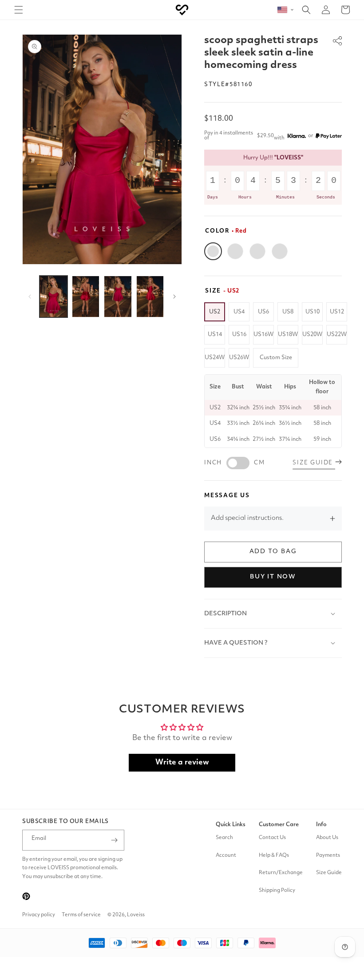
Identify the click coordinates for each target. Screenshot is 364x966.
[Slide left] (29, 296)
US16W (263, 334)
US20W (312, 334)
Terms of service (81, 915)
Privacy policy (38, 915)
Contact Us (272, 837)
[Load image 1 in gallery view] (53, 296)
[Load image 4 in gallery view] (150, 296)
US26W (239, 357)
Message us (227, 496)
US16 (239, 334)
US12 (337, 312)
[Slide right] (174, 296)
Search (224, 837)
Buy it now (273, 577)
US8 (287, 312)
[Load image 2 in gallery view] (86, 296)
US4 (239, 312)
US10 (312, 312)
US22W (337, 334)
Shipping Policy (277, 890)
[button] (18, 10)
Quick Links (230, 824)
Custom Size (276, 357)
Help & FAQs (274, 855)
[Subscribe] (114, 840)
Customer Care (279, 824)
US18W (288, 334)
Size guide (314, 463)
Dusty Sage (257, 251)
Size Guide (329, 872)
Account (226, 855)
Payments (328, 855)
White (235, 251)
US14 (215, 334)
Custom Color (280, 251)
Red (213, 251)
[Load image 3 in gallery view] (118, 296)
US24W (215, 357)
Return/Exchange (281, 872)
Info (321, 824)
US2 (214, 312)
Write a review (182, 762)
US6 (263, 312)
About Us (327, 837)
